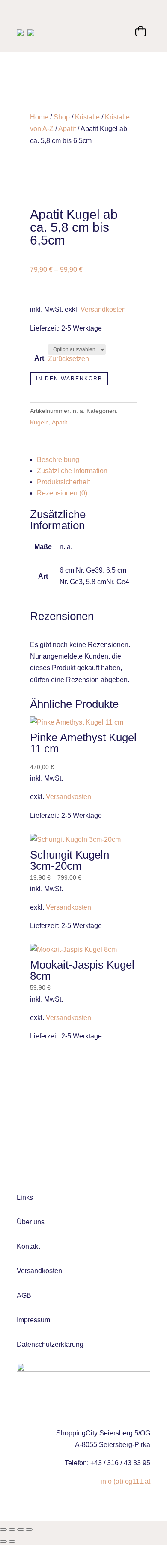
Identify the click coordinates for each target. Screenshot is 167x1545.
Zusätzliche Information (72, 470)
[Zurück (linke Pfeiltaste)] (3, 1541)
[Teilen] (20, 1529)
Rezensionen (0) (62, 493)
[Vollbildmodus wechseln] (12, 1529)
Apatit (67, 128)
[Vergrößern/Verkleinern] (3, 1529)
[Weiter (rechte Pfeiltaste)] (12, 1541)
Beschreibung (58, 459)
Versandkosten (103, 309)
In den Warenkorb (69, 379)
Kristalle (87, 117)
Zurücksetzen (68, 358)
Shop (62, 117)
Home (39, 117)
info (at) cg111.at (125, 1481)
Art (39, 358)
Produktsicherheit (63, 482)
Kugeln (39, 422)
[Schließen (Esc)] (29, 1529)
